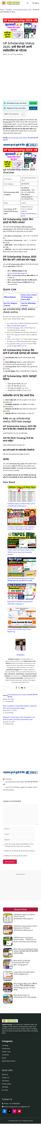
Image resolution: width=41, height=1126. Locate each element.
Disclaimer (5, 1081)
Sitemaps (5, 1087)
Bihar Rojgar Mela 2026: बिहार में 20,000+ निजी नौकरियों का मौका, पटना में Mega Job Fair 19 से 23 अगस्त (25, 986)
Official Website (10, 297)
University (5, 1055)
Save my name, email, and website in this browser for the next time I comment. (19, 845)
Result (4, 1058)
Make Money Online (8, 1061)
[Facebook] (16, 688)
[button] (27, 3)
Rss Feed (5, 1090)
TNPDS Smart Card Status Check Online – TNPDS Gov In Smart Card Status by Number (21, 552)
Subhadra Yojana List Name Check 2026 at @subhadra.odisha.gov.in (24, 916)
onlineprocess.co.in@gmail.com (19, 1107)
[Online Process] (11, 3)
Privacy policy (6, 1084)
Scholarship (6, 1048)
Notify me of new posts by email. (16, 856)
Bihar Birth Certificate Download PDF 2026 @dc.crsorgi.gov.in (22, 962)
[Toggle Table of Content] (22, 114)
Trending (8, 10)
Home (2, 10)
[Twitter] (19, 688)
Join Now (33, 103)
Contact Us (5, 1078)
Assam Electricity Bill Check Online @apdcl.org (24, 973)
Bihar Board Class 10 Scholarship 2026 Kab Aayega (25, 996)
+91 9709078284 (14, 1103)
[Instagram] (25, 688)
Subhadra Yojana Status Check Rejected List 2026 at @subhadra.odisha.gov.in (25, 928)
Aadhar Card (6, 1052)
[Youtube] (22, 688)
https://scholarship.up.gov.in (17, 273)
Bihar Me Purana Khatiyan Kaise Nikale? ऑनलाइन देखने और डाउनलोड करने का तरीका (26, 951)
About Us (5, 1074)
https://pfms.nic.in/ (19, 346)
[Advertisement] (20, 79)
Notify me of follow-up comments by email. (20, 851)
